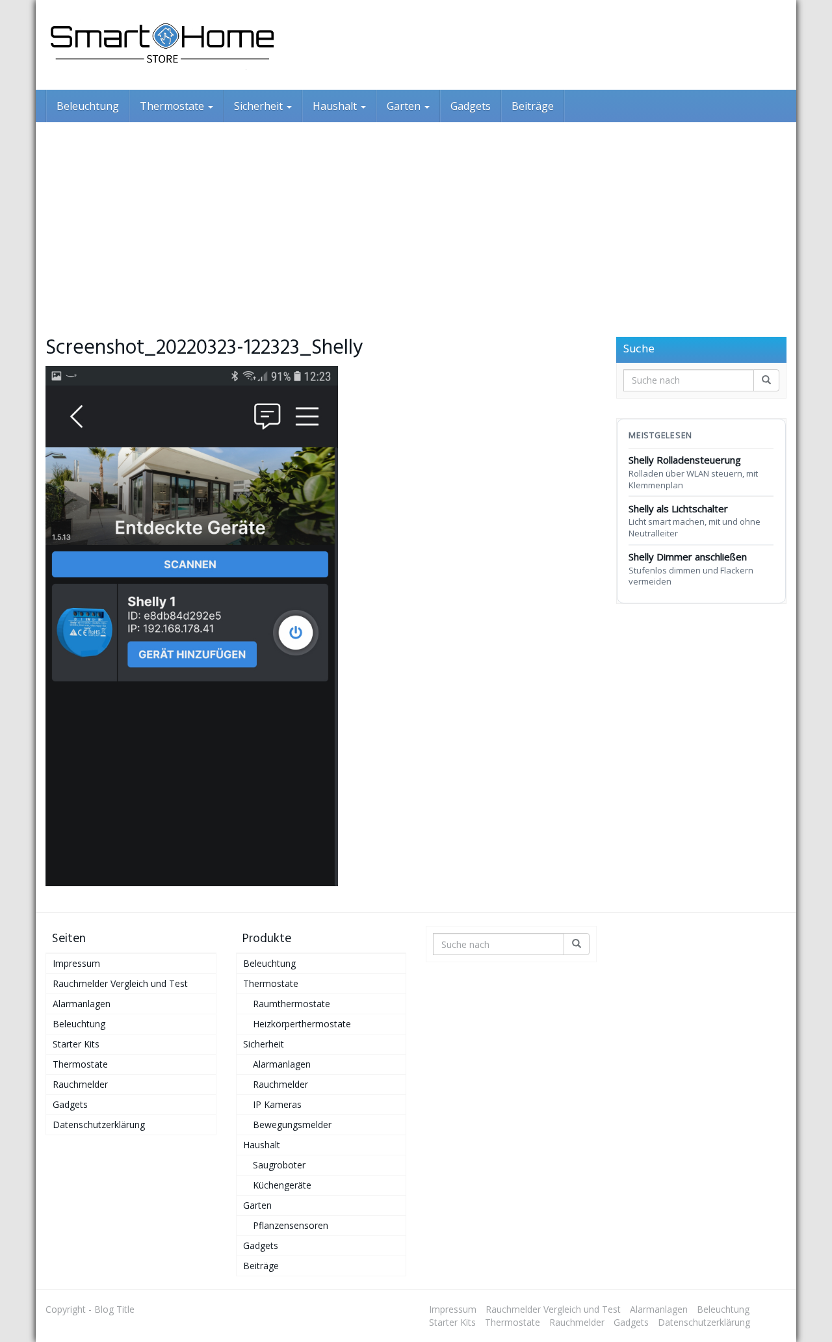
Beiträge (533, 106)
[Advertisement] (416, 220)
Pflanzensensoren (290, 1225)
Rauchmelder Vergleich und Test (120, 983)
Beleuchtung (88, 106)
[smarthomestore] (163, 45)
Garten (405, 106)
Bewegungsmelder (292, 1124)
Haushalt (336, 106)
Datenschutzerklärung (99, 1124)
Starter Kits (76, 1044)
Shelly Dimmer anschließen (691, 568)
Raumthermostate (291, 1003)
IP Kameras (277, 1104)
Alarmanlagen (81, 1003)
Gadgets (470, 106)
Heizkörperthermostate (302, 1024)
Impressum (76, 963)
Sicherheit (259, 106)
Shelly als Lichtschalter (694, 520)
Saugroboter (279, 1165)
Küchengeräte (282, 1185)
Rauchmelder (80, 1084)
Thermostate (173, 106)
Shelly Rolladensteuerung (693, 471)
